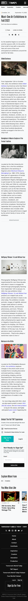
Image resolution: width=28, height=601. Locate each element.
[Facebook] (9, 531)
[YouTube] (19, 531)
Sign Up (20, 580)
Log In (21, 439)
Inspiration (10, 7)
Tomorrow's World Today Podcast (14, 572)
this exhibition (10, 366)
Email (5, 456)
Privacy (3, 596)
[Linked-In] (16, 531)
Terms (23, 594)
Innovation (14, 558)
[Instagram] (12, 531)
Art (9, 12)
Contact (14, 543)
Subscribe (14, 465)
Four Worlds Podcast (14, 576)
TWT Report (14, 569)
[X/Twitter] (6, 531)
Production (14, 561)
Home (3, 7)
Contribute (14, 546)
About (14, 539)
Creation (18, 7)
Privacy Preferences (10, 596)
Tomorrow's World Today (14, 566)
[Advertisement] (14, 237)
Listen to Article (17, 30)
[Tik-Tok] (22, 531)
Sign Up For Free (7, 439)
